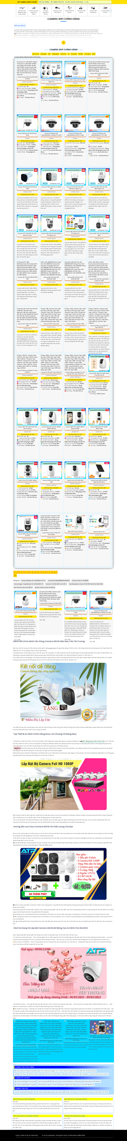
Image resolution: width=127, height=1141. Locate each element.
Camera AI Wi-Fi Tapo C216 (51, 323)
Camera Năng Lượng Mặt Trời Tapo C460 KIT (27, 371)
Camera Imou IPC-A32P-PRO (75, 480)
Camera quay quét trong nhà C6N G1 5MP (27, 77)
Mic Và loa (36, 54)
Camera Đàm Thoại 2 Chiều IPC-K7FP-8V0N (51, 533)
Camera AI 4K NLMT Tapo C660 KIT (51, 372)
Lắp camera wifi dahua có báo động (70, 1081)
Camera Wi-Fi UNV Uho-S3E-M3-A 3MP (27, 324)
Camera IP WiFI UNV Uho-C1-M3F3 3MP (51, 187)
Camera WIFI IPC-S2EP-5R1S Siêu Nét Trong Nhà (27, 427)
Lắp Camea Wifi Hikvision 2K (86, 1085)
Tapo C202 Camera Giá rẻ (75, 531)
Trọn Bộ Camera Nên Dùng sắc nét (25, 1092)
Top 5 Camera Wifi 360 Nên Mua (48, 1081)
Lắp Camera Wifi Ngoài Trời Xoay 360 (26, 1081)
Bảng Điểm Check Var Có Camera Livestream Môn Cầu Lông (101, 1037)
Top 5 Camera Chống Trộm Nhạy (69, 1071)
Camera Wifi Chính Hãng (63, 19)
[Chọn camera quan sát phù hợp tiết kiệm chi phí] (109, 10)
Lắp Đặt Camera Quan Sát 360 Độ (45, 587)
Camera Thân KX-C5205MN (80, 580)
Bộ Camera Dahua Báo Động (45, 1092)
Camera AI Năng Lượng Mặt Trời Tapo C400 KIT (99, 326)
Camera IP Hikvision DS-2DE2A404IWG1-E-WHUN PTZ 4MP (51, 134)
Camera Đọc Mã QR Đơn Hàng (74, 1116)
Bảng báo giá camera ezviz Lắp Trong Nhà (75, 1074)
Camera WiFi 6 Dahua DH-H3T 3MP (75, 80)
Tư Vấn (86, 2)
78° (49, 54)
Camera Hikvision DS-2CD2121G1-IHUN (27, 134)
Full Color (63, 54)
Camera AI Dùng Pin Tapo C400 (75, 323)
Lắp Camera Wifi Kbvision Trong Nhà (25, 1085)
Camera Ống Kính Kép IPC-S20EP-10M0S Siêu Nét (51, 427)
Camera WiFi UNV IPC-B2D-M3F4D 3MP (27, 278)
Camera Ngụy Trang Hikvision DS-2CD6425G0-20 (28, 584)
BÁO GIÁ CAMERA (44, 2)
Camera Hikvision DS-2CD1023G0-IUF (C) (33, 580)
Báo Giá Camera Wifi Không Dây (24, 1099)
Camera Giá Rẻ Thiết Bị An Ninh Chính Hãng (27, 57)
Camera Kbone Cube (44, 1085)
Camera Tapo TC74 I (99, 531)
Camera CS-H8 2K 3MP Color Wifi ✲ (56, 584)
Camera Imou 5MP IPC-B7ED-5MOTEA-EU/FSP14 (99, 481)
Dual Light (43, 54)
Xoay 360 (73, 54)
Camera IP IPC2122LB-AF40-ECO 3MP (27, 187)
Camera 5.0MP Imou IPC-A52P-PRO (51, 481)
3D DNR (81, 54)
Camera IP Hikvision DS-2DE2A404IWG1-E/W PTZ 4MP (75, 134)
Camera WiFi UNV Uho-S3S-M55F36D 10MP (51, 278)
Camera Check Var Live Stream (98, 1074)
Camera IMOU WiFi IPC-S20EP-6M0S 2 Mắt (99, 427)
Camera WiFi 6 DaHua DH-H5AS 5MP (99, 74)
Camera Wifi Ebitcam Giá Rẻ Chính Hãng (64, 1085)
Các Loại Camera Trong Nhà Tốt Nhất (25, 1116)
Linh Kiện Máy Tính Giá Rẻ (100, 1092)
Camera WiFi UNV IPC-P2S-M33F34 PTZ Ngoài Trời (51, 234)
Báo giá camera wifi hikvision (92, 1081)
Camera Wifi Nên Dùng (85, 1092)
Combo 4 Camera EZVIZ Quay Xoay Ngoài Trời (51, 80)
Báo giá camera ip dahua (88, 1071)
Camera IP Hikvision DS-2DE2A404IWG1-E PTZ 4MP (99, 134)
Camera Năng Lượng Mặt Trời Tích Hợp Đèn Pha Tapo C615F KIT (75, 373)
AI (68, 54)
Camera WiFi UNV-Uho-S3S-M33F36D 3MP (75, 278)
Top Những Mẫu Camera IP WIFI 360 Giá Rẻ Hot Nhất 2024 (86, 584)
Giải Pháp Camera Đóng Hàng (26, 1045)
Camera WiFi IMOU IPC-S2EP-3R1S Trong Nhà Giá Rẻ (99, 374)
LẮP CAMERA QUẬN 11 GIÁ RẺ (27, 2)
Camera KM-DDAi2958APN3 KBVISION (59, 580)
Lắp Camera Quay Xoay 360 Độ (23, 587)
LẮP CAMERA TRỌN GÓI (57, 2)
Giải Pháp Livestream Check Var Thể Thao (76, 1039)
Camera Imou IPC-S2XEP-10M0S (27, 480)
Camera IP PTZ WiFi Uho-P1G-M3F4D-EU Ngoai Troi (75, 187)
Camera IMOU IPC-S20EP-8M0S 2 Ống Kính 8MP (75, 427)
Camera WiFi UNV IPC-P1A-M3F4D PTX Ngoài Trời (75, 232)
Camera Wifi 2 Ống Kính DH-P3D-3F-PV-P (27, 534)
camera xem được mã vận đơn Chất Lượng (28, 1074)
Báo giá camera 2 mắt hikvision (51, 1074)
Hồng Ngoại (55, 54)
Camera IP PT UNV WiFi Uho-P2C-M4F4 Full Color (27, 234)
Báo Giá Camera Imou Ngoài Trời (48, 1071)
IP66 (93, 54)
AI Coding (87, 54)
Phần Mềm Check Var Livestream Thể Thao (51, 1041)
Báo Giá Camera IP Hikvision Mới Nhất (26, 1071)
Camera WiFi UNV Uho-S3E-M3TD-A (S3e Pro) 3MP (99, 279)
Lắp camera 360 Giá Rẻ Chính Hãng (66, 1092)
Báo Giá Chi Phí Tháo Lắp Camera (75, 1099)
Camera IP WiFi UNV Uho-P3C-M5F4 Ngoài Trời (99, 187)
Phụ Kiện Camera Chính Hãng (74, 2)
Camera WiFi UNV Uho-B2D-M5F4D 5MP (99, 234)
